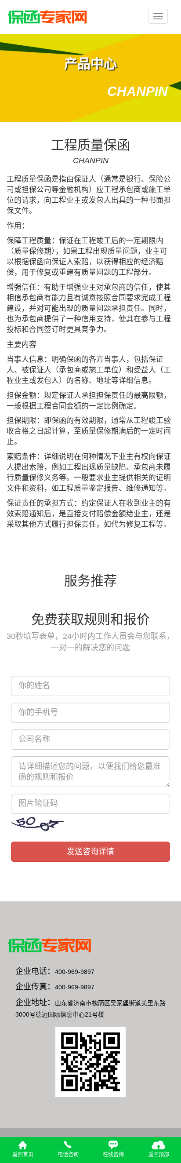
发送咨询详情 (90, 851)
